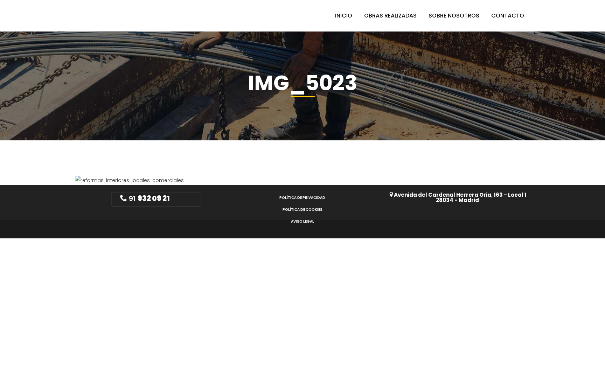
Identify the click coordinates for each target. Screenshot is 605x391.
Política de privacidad (302, 197)
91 (148, 198)
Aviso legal (302, 221)
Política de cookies (302, 209)
